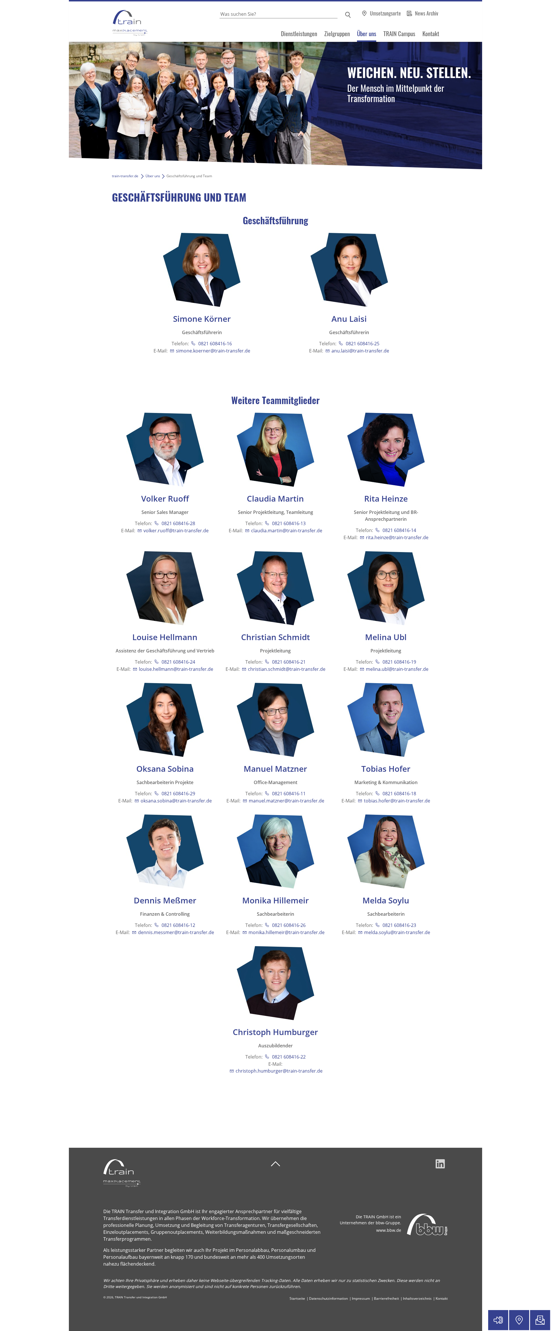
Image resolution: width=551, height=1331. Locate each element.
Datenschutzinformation (328, 1298)
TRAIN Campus (399, 33)
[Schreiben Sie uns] (540, 1320)
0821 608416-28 (177, 523)
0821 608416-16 (214, 343)
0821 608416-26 (288, 925)
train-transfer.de (125, 176)
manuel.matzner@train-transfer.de (286, 801)
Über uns (366, 33)
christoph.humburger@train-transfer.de (279, 1071)
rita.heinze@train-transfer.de (397, 537)
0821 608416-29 (177, 793)
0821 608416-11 (288, 793)
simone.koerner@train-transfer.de (213, 351)
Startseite (297, 1298)
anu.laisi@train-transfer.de (360, 351)
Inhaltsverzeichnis (417, 1298)
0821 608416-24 (177, 662)
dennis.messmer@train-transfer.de (176, 932)
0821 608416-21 (288, 662)
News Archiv (426, 13)
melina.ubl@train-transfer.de (397, 669)
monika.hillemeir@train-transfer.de (287, 932)
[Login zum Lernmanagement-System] (498, 1320)
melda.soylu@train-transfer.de (397, 932)
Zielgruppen (337, 33)
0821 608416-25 (362, 343)
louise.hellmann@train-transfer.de (176, 669)
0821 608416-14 (398, 530)
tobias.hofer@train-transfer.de (397, 801)
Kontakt (430, 33)
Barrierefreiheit (386, 1298)
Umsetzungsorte (386, 13)
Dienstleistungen (299, 33)
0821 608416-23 (398, 925)
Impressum (361, 1298)
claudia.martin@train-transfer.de (286, 530)
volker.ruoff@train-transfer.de (176, 530)
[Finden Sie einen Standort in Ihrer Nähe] (519, 1320)
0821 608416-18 (398, 793)
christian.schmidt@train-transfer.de (286, 669)
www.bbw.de (388, 1230)
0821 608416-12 (177, 925)
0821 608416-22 (288, 1057)
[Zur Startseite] (108, 21)
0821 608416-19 (398, 662)
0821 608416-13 (288, 523)
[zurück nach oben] (275, 1164)
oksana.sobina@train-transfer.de (176, 801)
